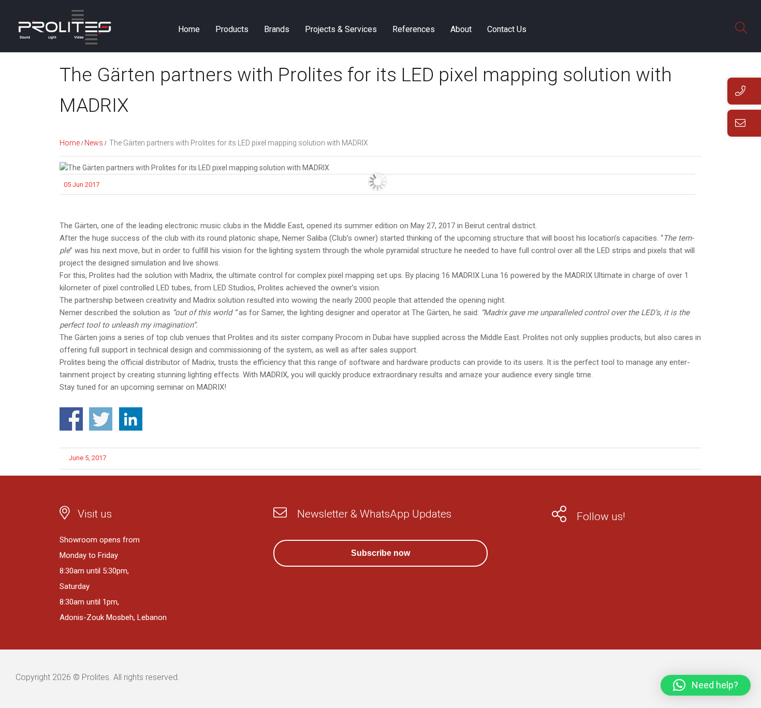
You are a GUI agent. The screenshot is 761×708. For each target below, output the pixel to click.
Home (189, 29)
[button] (706, 685)
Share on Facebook (71, 419)
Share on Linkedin (130, 419)
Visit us (95, 514)
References (413, 29)
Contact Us (506, 29)
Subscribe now (380, 553)
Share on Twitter (100, 419)
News (93, 143)
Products (231, 29)
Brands (276, 29)
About (461, 29)
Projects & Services (341, 29)
